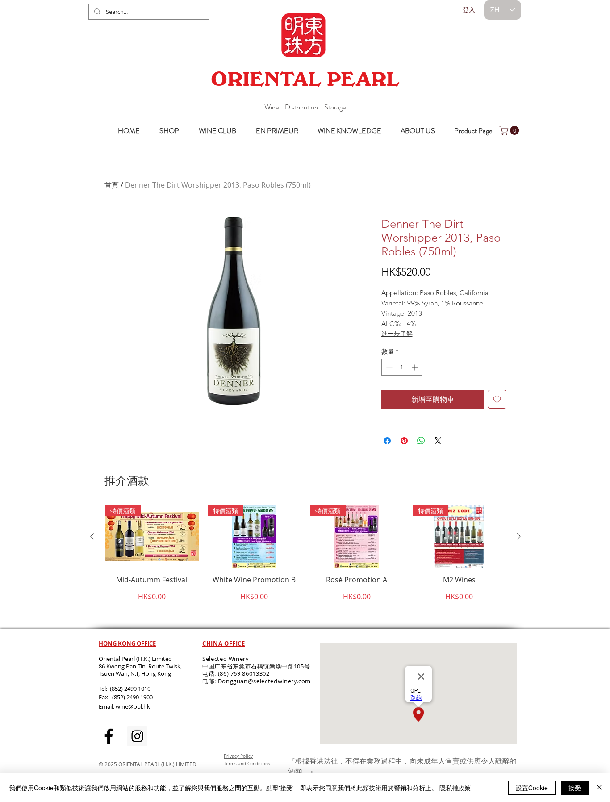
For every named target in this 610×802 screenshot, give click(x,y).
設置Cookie (532, 787)
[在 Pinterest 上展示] (404, 440)
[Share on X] (438, 440)
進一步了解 (397, 334)
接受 (574, 787)
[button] (510, 130)
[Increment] (415, 367)
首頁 (111, 185)
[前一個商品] (92, 536)
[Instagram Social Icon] (137, 736)
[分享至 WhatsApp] (421, 440)
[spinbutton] (402, 367)
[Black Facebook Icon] (109, 736)
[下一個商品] (519, 536)
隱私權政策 (455, 787)
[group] (305, 563)
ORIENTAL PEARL (305, 79)
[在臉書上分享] (387, 440)
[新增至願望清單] (497, 399)
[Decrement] (388, 367)
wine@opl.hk (133, 706)
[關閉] (599, 788)
